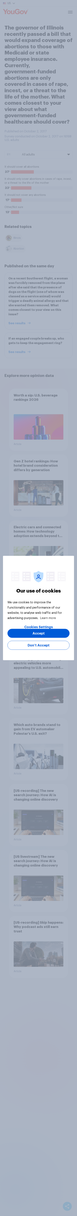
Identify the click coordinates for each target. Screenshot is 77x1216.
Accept (39, 633)
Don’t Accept (39, 645)
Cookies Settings (38, 627)
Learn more (48, 618)
